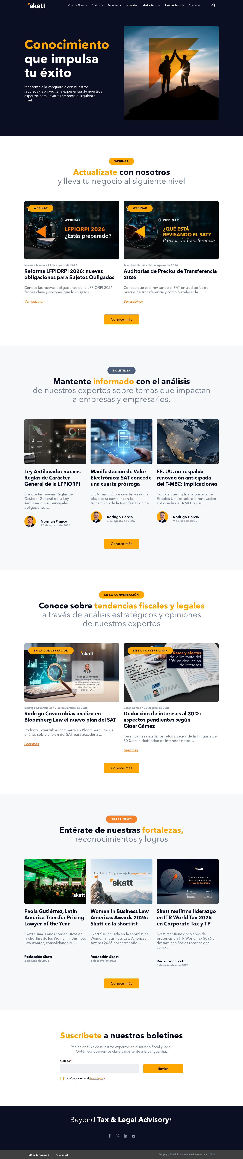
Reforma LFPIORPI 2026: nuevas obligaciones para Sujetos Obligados (69, 274)
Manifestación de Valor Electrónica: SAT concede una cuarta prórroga (121, 477)
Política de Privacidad (38, 1155)
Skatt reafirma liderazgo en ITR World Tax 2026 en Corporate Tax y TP (186, 917)
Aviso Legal (96, 1078)
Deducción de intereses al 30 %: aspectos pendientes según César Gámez (162, 720)
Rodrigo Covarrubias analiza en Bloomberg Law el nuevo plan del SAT (70, 717)
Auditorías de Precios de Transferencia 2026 (170, 274)
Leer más (31, 744)
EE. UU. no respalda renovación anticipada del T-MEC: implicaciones (187, 477)
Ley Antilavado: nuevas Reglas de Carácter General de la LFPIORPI (52, 477)
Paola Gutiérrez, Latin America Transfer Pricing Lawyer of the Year (54, 917)
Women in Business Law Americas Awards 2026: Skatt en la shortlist (120, 917)
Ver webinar (34, 301)
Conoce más (121, 319)
